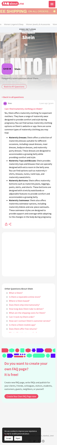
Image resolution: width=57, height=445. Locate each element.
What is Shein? (16, 292)
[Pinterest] (43, 441)
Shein (17, 69)
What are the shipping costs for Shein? (27, 312)
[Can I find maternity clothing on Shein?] (6, 224)
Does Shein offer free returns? (23, 328)
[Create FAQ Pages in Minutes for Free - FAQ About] (13, 4)
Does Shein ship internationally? (24, 304)
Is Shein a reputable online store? (25, 296)
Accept (8, 438)
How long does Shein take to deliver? (26, 308)
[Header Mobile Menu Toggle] (52, 4)
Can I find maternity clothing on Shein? (23, 108)
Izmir (52, 436)
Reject (18, 438)
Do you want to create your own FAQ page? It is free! (25, 369)
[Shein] (7, 68)
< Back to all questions (13, 97)
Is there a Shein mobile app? (22, 324)
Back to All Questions (14, 86)
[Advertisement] (28, 254)
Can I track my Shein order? (22, 316)
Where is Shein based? (19, 300)
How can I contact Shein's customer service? (30, 320)
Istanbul (46, 436)
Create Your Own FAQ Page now (21, 396)
